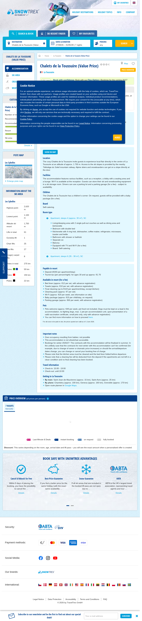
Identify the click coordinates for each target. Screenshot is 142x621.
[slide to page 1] (67, 505)
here (91, 317)
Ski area (16, 75)
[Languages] (39, 585)
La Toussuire (49, 72)
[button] (134, 3)
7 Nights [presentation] (10, 407)
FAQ (105, 599)
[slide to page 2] (72, 505)
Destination (17, 41)
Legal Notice (84, 123)
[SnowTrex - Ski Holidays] (46, 572)
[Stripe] (83, 542)
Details (27, 145)
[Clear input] (44, 43)
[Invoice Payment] (42, 542)
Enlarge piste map (15, 181)
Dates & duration (63, 41)
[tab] (9, 407)
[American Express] (73, 542)
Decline (27, 112)
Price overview (128, 69)
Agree (35, 109)
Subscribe (126, 616)
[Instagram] (47, 558)
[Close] (136, 616)
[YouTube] (55, 558)
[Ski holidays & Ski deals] (23, 12)
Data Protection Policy (69, 126)
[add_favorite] (133, 64)
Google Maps (71, 385)
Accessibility (70, 599)
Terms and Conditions (89, 599)
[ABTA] (45, 527)
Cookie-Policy (26, 119)
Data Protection (54, 599)
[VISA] (63, 542)
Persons (103, 41)
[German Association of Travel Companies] (59, 527)
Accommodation (20, 68)
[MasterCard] (53, 542)
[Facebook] (40, 558)
